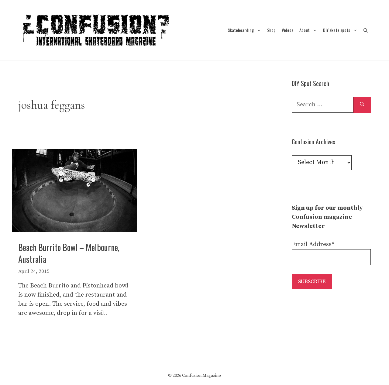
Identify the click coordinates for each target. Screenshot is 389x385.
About (304, 30)
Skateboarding (241, 30)
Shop (271, 30)
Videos (287, 30)
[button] (365, 30)
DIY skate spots (336, 30)
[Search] (362, 105)
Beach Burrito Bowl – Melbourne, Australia (68, 253)
